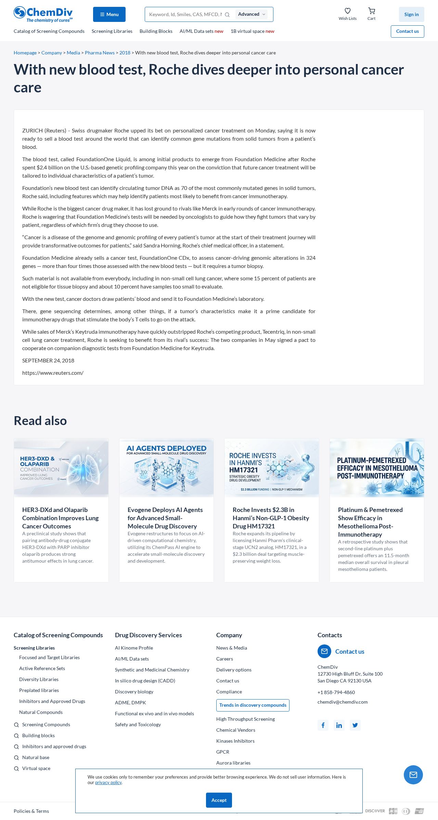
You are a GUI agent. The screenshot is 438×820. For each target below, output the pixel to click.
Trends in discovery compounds (252, 705)
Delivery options (234, 669)
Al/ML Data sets (201, 31)
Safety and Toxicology (138, 724)
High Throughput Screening (245, 719)
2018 (124, 52)
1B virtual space (252, 31)
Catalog (49, 31)
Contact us (407, 31)
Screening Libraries (112, 31)
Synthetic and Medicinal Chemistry (152, 669)
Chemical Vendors (235, 730)
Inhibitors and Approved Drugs (52, 701)
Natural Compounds (41, 712)
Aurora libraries (233, 763)
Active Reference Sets (42, 668)
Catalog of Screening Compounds (58, 635)
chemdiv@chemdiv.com (343, 702)
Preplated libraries (39, 690)
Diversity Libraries (39, 679)
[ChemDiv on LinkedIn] (339, 725)
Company (51, 52)
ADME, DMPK (130, 702)
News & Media (231, 648)
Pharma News (100, 52)
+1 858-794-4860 (336, 692)
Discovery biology (134, 691)
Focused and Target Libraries (49, 657)
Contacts (330, 635)
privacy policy (108, 782)
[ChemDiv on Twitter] (355, 725)
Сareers (224, 659)
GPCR (222, 752)
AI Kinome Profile (134, 648)
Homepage (25, 52)
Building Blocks (156, 31)
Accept (219, 800)
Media (73, 52)
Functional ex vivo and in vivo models (154, 713)
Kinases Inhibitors (235, 741)
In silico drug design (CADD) (145, 680)
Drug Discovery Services (148, 635)
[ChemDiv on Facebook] (323, 725)
